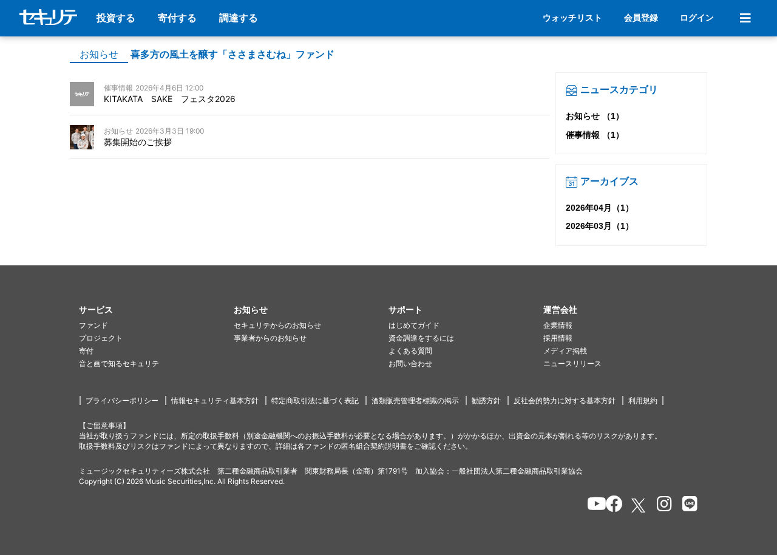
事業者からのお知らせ (270, 337)
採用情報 (557, 337)
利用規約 (642, 400)
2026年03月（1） (600, 226)
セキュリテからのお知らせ (277, 325)
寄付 (86, 350)
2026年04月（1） (600, 208)
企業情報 (557, 325)
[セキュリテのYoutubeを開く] (591, 505)
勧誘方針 (486, 400)
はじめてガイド (413, 325)
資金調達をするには (421, 337)
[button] (156, 310)
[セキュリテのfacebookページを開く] (610, 505)
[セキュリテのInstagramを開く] (661, 505)
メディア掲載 (565, 350)
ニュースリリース (572, 363)
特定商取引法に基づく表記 (315, 400)
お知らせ (99, 54)
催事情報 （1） (595, 135)
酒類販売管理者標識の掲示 (415, 400)
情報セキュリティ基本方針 (215, 400)
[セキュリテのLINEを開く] (686, 505)
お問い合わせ (410, 363)
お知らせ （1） (595, 116)
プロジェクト (101, 337)
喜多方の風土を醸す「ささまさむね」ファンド (232, 54)
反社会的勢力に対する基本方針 (565, 400)
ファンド (93, 325)
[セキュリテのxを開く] (639, 505)
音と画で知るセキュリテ (119, 363)
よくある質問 (410, 350)
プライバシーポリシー (122, 400)
